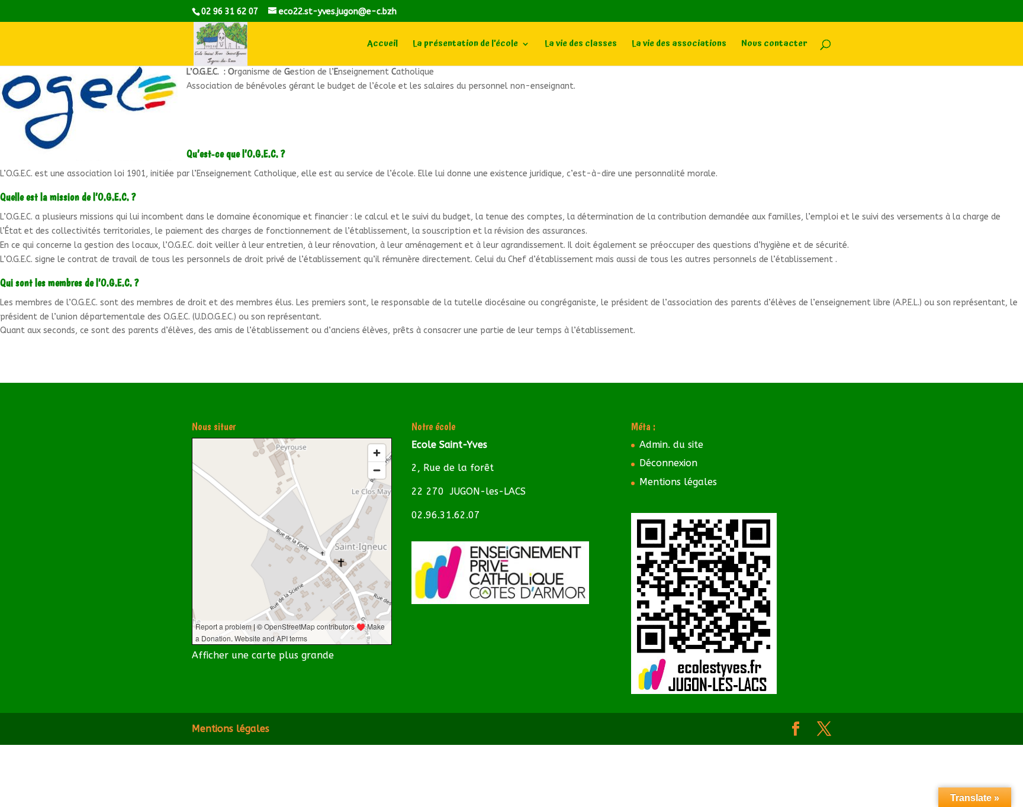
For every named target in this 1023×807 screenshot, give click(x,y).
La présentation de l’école (465, 45)
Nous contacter (774, 45)
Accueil (382, 45)
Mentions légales (678, 482)
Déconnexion (668, 463)
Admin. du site (671, 444)
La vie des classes (581, 45)
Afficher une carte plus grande (263, 655)
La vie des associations (679, 45)
